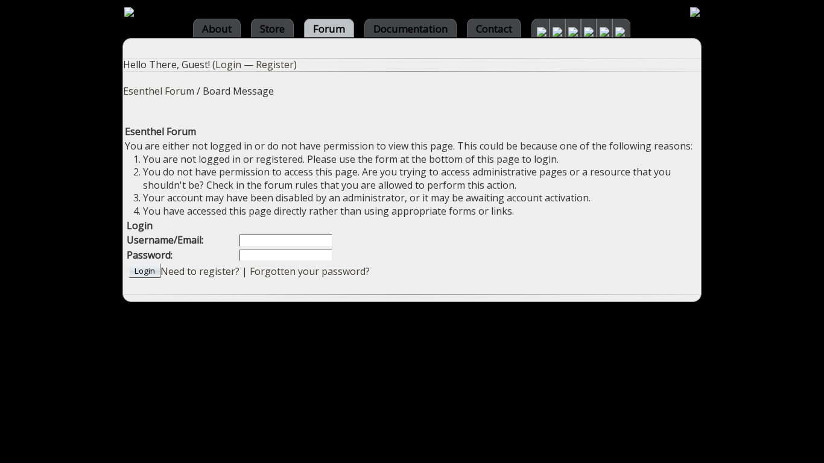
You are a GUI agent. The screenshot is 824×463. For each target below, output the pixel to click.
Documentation (410, 29)
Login (228, 64)
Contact (494, 29)
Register (275, 64)
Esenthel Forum (158, 91)
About (217, 29)
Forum (329, 29)
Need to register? (199, 271)
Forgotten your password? (310, 271)
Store (272, 29)
